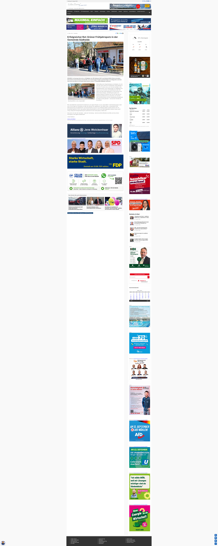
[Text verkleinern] (216, 538)
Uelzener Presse (130, 542)
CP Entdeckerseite (85, 11)
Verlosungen (102, 11)
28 (130, 299)
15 (133, 296)
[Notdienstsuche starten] (148, 277)
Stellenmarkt (114, 11)
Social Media (132, 11)
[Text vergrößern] (216, 535)
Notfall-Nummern (141, 11)
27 (148, 297)
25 (142, 297)
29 (133, 299)
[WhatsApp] (149, 1)
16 (136, 296)
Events (108, 11)
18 (142, 296)
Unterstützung (102, 538)
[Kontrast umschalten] (216, 541)
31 (139, 299)
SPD (86, 213)
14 (130, 296)
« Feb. (131, 300)
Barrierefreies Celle (131, 540)
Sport (92, 11)
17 (139, 296)
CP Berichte (76, 11)
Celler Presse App (75, 540)
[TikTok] (146, 1)
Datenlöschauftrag (103, 541)
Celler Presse (74, 538)
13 (148, 294)
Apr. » (148, 300)
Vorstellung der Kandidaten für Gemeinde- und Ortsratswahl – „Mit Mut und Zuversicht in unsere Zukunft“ (113, 208)
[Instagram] (144, 1)
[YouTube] (148, 1)
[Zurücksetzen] (216, 544)
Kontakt (69, 13)
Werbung (101, 540)
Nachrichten (69, 11)
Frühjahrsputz (81, 213)
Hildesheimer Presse (131, 541)
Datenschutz (101, 542)
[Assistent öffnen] (3, 543)
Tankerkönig (133, 126)
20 (148, 296)
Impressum (101, 543)
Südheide (75, 33)
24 (139, 297)
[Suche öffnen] (149, 12)
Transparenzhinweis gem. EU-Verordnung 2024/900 (78, 138)
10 (139, 294)
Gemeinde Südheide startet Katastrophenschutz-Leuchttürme (94, 207)
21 (130, 297)
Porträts (72, 543)
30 (136, 299)
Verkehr (120, 11)
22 (133, 297)
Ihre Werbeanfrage (75, 542)
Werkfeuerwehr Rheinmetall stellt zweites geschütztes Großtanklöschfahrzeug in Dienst (76, 208)
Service (125, 11)
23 (136, 297)
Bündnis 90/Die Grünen (72, 213)
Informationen (74, 541)
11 (142, 294)
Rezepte (96, 11)
